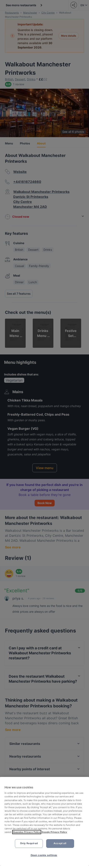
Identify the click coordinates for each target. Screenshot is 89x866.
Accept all (60, 843)
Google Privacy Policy (54, 832)
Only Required (29, 843)
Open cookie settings (44, 855)
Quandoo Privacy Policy (27, 832)
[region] (44, 821)
